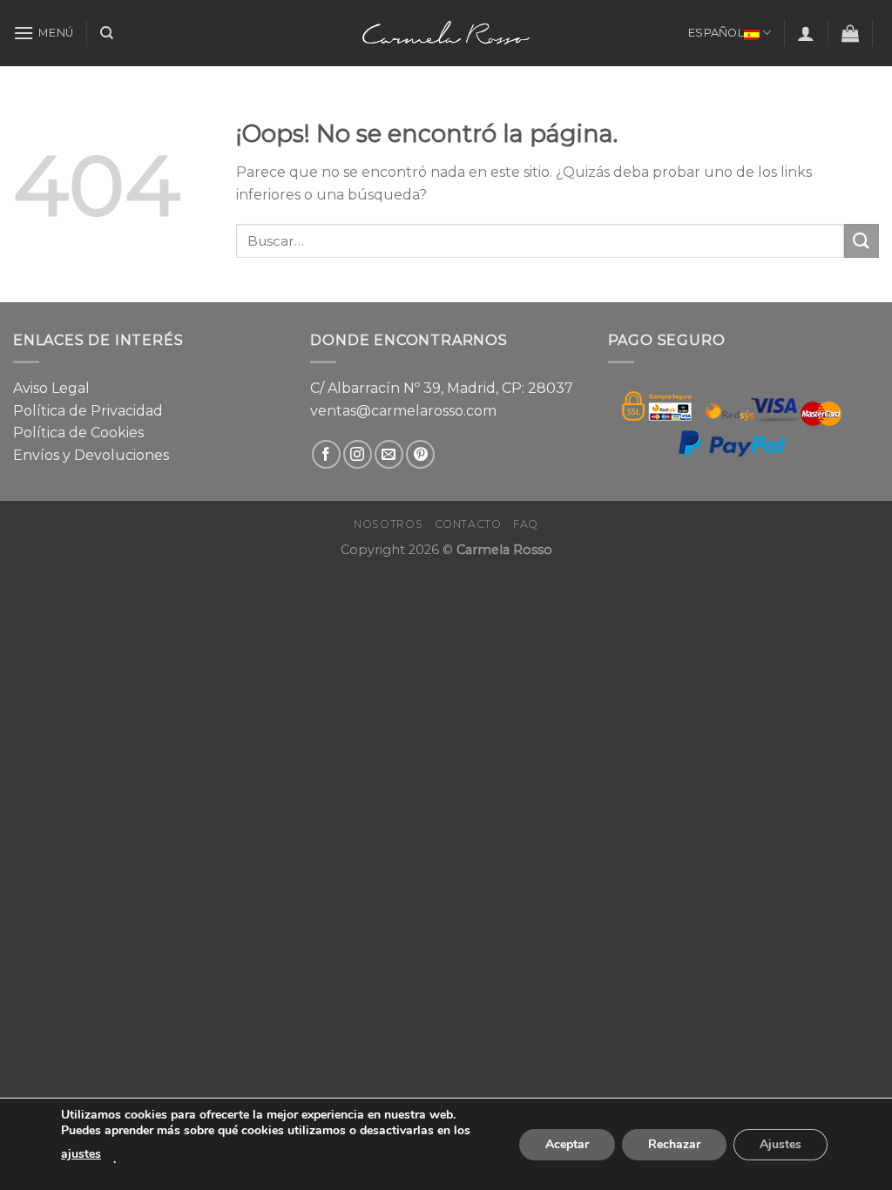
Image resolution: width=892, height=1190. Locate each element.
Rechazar (674, 1144)
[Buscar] (106, 33)
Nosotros (388, 524)
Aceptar (567, 1144)
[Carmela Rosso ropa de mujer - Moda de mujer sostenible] (446, 32)
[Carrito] (850, 33)
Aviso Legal (51, 388)
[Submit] (861, 241)
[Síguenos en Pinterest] (420, 454)
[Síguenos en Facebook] (326, 454)
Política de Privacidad (88, 410)
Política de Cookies (78, 432)
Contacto (468, 524)
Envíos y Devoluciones (91, 455)
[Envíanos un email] (389, 454)
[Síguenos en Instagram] (357, 454)
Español (716, 32)
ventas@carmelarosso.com (403, 410)
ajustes (81, 1154)
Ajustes (780, 1144)
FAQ (525, 524)
